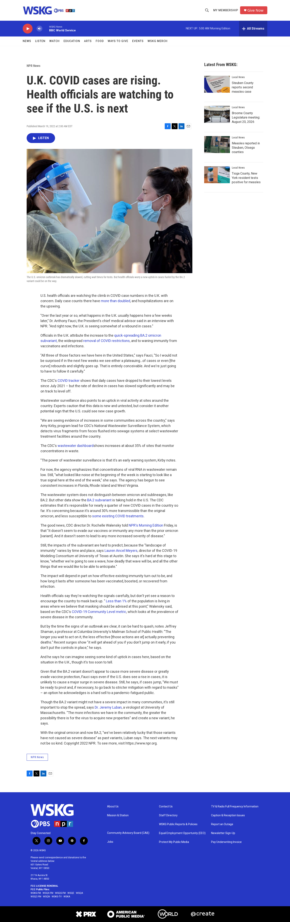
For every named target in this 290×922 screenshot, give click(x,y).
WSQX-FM (48, 893)
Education (72, 41)
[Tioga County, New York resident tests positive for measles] (217, 174)
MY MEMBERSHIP (225, 10)
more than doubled (115, 301)
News (27, 41)
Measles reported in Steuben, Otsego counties (246, 147)
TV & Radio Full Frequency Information (234, 806)
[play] (27, 28)
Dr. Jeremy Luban (108, 707)
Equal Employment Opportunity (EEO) (182, 833)
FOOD (100, 41)
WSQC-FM (36, 896)
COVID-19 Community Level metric (99, 612)
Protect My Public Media (174, 842)
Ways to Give (118, 41)
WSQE (70, 893)
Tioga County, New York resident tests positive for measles (246, 178)
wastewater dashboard (76, 446)
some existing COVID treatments (118, 516)
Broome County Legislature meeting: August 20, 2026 (246, 117)
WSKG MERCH (157, 41)
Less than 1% (116, 601)
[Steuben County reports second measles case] (217, 84)
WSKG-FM (36, 893)
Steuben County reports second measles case (243, 87)
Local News (238, 77)
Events (138, 41)
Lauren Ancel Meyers (121, 550)
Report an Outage (222, 824)
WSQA (79, 893)
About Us (113, 806)
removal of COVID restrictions (106, 341)
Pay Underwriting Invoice (226, 842)
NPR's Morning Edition (146, 525)
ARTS (88, 41)
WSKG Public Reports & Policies (178, 824)
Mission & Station (118, 815)
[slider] (45, 28)
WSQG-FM (60, 893)
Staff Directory (168, 815)
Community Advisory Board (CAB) (128, 832)
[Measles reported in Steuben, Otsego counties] (217, 144)
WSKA (67, 896)
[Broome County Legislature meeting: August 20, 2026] (217, 114)
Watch (54, 41)
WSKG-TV (57, 896)
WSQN (46, 896)
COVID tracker (69, 380)
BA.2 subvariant (99, 500)
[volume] (39, 28)
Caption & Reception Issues (228, 815)
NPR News (33, 66)
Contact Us (166, 806)
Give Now (255, 10)
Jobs (110, 841)
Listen (40, 41)
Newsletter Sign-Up (223, 833)
